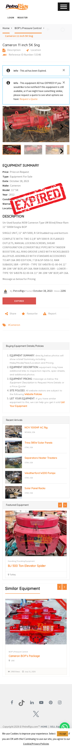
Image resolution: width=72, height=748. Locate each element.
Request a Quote (29, 99)
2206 (63, 290)
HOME (44, 726)
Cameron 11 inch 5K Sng (19, 36)
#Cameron (14, 324)
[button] (4, 17)
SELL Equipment (59, 726)
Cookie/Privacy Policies (36, 743)
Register (22, 17)
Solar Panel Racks (35, 488)
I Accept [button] (62, 733)
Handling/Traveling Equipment (21, 561)
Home (6, 28)
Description (14, 50)
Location (35, 50)
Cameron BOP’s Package (24, 656)
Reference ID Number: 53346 (24, 54)
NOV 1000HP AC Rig (36, 427)
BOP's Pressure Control (28, 28)
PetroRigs (19, 290)
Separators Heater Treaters (41, 457)
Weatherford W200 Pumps (40, 473)
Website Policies (33, 394)
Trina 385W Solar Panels (38, 442)
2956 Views (15, 671)
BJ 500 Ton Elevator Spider (27, 566)
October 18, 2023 (42, 290)
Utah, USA (29, 447)
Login (11, 17)
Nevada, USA (30, 432)
